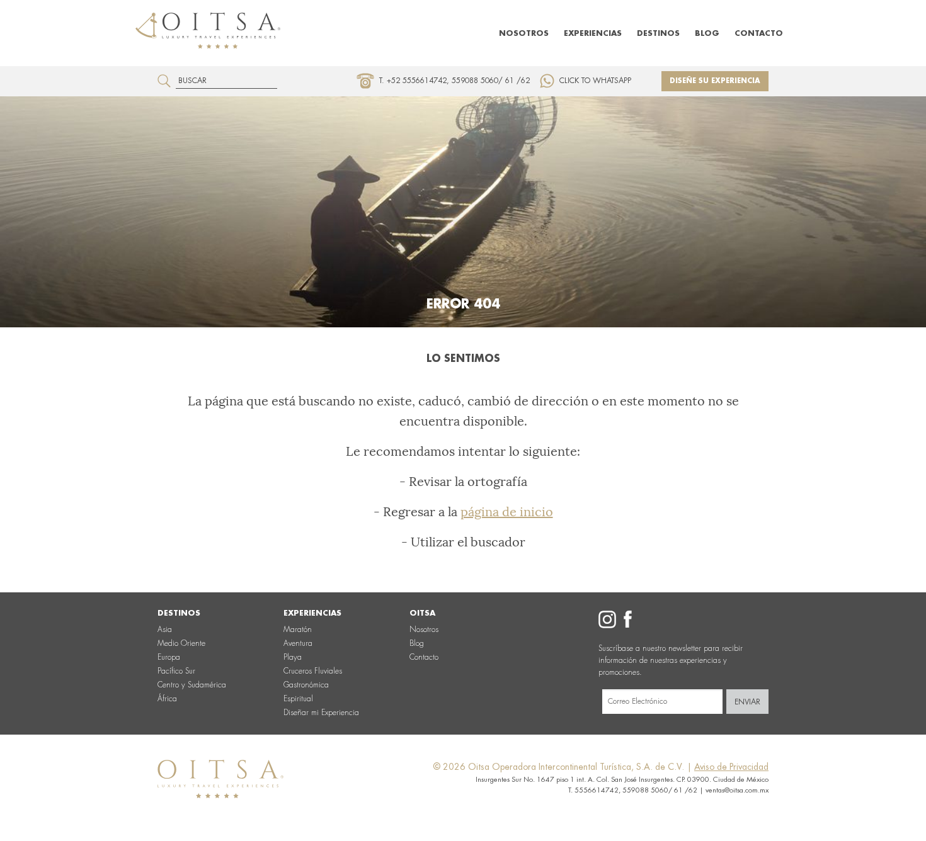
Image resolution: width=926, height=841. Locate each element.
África (167, 699)
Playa (292, 657)
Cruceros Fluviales (312, 671)
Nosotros (524, 33)
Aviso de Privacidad (731, 766)
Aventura (297, 643)
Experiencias (593, 33)
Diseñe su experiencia (715, 80)
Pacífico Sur (176, 671)
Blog (707, 33)
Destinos (658, 33)
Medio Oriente (181, 643)
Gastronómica (306, 685)
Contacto (759, 33)
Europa (168, 657)
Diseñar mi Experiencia (321, 712)
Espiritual (298, 699)
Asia (164, 629)
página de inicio (506, 511)
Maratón (297, 629)
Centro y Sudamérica (191, 685)
